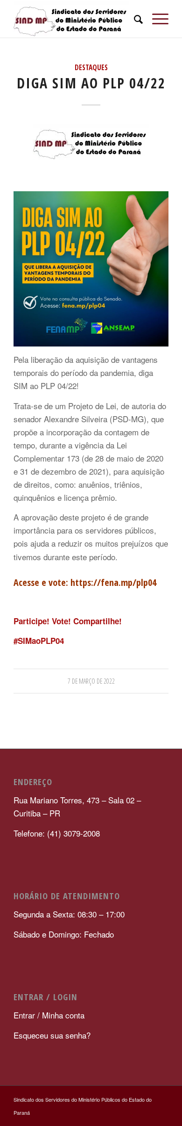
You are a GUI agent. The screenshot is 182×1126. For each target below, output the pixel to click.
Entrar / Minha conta (50, 1015)
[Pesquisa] (134, 18)
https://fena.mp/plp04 (113, 582)
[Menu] (155, 18)
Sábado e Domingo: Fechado (64, 934)
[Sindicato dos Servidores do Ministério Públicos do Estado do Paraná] (75, 18)
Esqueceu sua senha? (52, 1035)
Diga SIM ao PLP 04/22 (91, 83)
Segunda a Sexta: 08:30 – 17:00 (69, 914)
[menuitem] (134, 18)
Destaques (91, 67)
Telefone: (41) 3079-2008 (57, 833)
